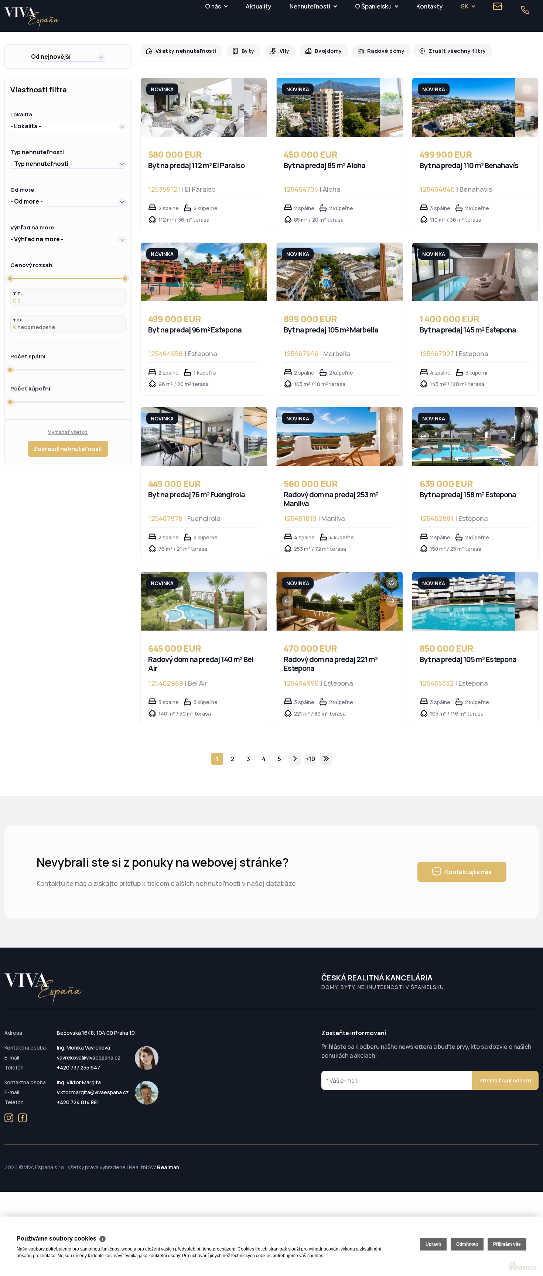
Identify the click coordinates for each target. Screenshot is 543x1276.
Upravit (433, 1244)
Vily (279, 50)
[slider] (10, 279)
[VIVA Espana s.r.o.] (32, 18)
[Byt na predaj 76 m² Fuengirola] (192, 436)
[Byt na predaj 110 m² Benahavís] (463, 107)
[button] (68, 56)
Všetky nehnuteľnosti (184, 50)
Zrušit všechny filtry (446, 50)
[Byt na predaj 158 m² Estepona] (463, 436)
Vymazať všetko (68, 432)
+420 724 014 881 (78, 1102)
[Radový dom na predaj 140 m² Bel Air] (192, 601)
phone (524, 10)
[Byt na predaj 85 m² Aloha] (328, 107)
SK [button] (464, 6)
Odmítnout (467, 1244)
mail (497, 6)
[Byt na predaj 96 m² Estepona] (192, 272)
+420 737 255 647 (78, 1067)
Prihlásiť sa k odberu (505, 1080)
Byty (244, 50)
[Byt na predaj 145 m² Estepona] (463, 272)
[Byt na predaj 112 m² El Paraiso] (192, 107)
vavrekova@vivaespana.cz (88, 1057)
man (168, 1167)
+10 (310, 759)
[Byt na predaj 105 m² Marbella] (328, 272)
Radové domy (378, 50)
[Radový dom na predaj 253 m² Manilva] (328, 436)
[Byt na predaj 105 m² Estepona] (463, 601)
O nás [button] (213, 6)
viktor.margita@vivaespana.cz (93, 1092)
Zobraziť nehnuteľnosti (68, 449)
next (295, 759)
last (326, 759)
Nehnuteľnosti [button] (310, 6)
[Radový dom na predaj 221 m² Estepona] (328, 601)
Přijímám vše (507, 1244)
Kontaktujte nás (468, 872)
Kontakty (429, 6)
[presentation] (151, 107)
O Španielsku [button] (373, 6)
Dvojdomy (322, 50)
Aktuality (258, 6)
